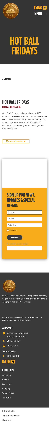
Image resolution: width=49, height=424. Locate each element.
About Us (6, 375)
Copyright (6, 420)
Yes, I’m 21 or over (13, 230)
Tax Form (6, 398)
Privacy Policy (8, 411)
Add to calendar (16, 141)
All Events (7, 79)
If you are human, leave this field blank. (18, 244)
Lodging (6, 389)
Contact (5, 380)
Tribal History (8, 393)
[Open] (45, 14)
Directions (6, 384)
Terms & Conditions (11, 416)
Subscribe (14, 237)
